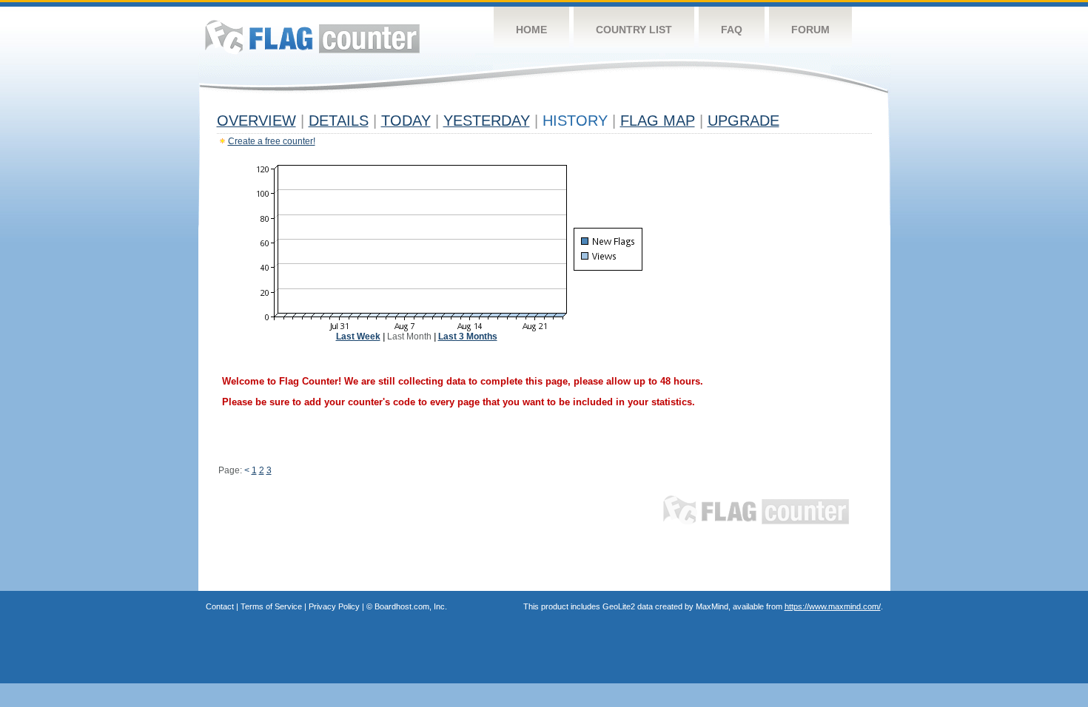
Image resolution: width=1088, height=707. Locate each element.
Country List (634, 29)
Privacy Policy (334, 606)
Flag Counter (312, 36)
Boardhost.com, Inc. (411, 606)
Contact (220, 606)
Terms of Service (271, 606)
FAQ (731, 29)
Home (531, 29)
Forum (810, 29)
